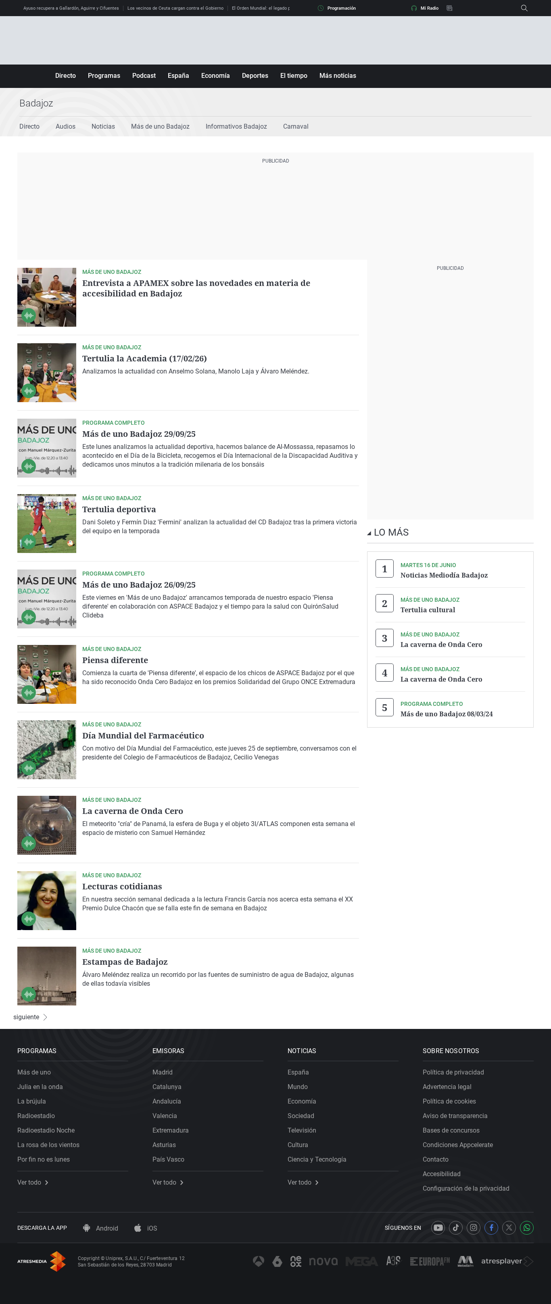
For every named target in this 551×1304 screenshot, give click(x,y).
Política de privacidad (453, 1072)
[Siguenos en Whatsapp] (527, 1228)
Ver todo (29, 1182)
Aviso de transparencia (455, 1116)
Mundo (298, 1087)
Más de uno (34, 1072)
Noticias (103, 126)
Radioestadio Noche (46, 1130)
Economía (215, 75)
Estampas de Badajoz (125, 961)
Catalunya (167, 1087)
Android (106, 1228)
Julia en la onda (40, 1087)
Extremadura (170, 1130)
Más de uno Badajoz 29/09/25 (139, 433)
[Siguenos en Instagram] (473, 1228)
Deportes (255, 75)
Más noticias (337, 75)
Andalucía (166, 1101)
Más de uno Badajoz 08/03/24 (447, 713)
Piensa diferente (115, 660)
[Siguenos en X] (509, 1228)
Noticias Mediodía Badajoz (444, 575)
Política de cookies (449, 1101)
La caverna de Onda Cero (132, 810)
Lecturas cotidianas (122, 886)
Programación (342, 8)
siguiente (26, 1017)
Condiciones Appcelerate (458, 1145)
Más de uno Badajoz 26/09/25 (139, 584)
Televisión (302, 1130)
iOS (151, 1228)
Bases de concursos (451, 1130)
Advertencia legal (447, 1087)
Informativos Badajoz (236, 126)
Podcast (144, 75)
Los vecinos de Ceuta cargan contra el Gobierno (175, 8)
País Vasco (168, 1159)
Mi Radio (429, 8)
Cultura (298, 1145)
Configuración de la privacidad (466, 1188)
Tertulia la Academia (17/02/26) (144, 358)
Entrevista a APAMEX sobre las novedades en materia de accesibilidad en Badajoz (196, 288)
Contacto (436, 1159)
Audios (65, 126)
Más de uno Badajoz (160, 126)
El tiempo (293, 75)
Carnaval (296, 126)
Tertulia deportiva (119, 509)
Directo (65, 75)
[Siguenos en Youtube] (438, 1228)
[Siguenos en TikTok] (456, 1228)
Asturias (164, 1145)
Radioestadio (36, 1116)
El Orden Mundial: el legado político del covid (277, 8)
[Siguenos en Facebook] (491, 1228)
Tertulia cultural (428, 609)
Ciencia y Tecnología (317, 1159)
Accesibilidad (442, 1174)
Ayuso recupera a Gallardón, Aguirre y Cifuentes (71, 8)
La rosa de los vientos (48, 1145)
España (178, 75)
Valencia (164, 1116)
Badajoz (36, 103)
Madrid (162, 1072)
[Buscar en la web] (524, 8)
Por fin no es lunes (43, 1159)
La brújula (31, 1101)
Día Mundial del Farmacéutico (143, 735)
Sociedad (301, 1116)
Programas (104, 75)
